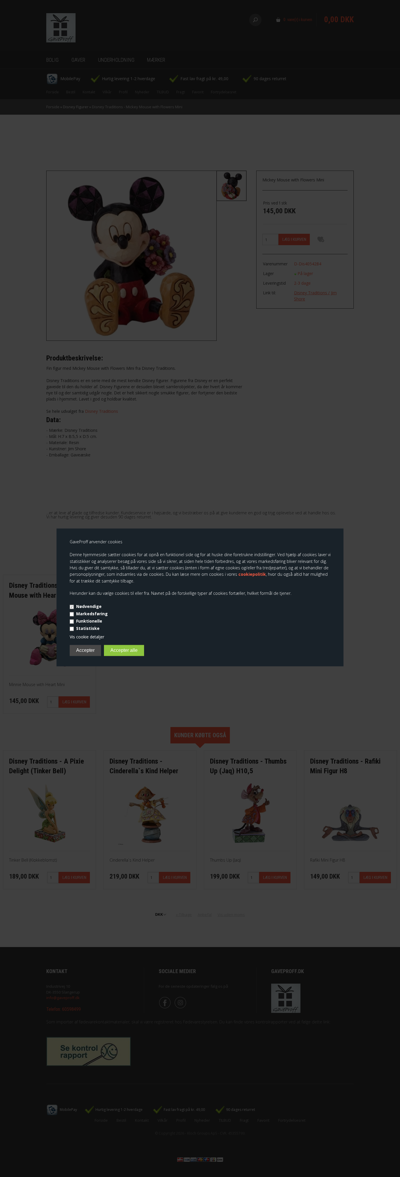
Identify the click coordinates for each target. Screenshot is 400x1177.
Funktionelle (89, 621)
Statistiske (88, 628)
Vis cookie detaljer (87, 637)
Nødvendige (89, 606)
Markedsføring (92, 613)
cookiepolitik (252, 574)
